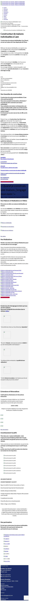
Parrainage (6, 19)
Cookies (2, 588)
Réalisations (6, 11)
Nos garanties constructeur (7, 181)
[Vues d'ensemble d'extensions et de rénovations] (14, 226)
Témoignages (4, 386)
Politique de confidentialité (7, 586)
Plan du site (3, 589)
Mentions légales (5, 585)
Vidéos (5, 16)
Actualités (6, 13)
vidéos (7, 311)
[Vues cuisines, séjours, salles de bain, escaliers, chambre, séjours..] (14, 230)
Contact (5, 17)
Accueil (5, 7)
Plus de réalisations (5, 297)
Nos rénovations (4, 429)
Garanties (6, 10)
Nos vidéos (3, 236)
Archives (5, 14)
